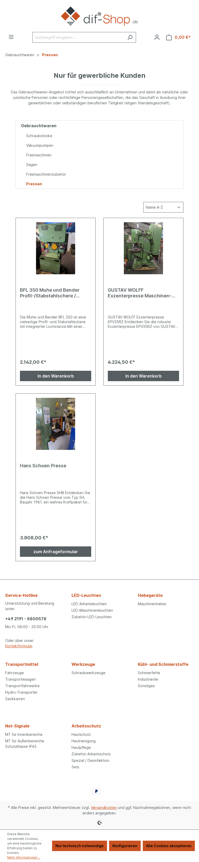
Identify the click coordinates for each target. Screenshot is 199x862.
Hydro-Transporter (21, 692)
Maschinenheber (152, 604)
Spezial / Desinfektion (90, 760)
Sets (75, 767)
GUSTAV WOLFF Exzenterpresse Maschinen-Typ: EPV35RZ (140, 293)
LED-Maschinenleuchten (92, 610)
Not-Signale (17, 726)
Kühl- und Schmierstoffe (163, 664)
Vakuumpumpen (39, 145)
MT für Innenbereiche (23, 734)
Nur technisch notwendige (79, 846)
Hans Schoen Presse (43, 465)
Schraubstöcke (39, 135)
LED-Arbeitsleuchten (89, 604)
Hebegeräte (150, 595)
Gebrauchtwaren (38, 125)
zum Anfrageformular (55, 551)
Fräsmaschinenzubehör (46, 174)
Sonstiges (146, 686)
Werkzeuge (83, 664)
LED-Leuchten (86, 595)
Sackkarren (15, 699)
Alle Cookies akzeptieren (168, 846)
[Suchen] (130, 37)
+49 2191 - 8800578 (25, 618)
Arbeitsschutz (86, 726)
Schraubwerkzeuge (88, 673)
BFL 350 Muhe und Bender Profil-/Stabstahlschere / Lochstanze (50, 293)
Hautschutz (81, 734)
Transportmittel (21, 664)
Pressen (34, 184)
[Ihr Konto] (157, 37)
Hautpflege (81, 747)
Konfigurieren (124, 846)
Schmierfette (149, 673)
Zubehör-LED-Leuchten (92, 617)
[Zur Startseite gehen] (99, 16)
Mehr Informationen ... (23, 857)
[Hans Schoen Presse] (55, 424)
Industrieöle (148, 679)
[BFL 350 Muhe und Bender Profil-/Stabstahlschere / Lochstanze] (55, 248)
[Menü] (11, 37)
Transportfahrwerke (22, 686)
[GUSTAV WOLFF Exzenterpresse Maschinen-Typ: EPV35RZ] (143, 248)
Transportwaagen (20, 679)
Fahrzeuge (14, 673)
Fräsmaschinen (39, 155)
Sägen (31, 164)
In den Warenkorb (56, 376)
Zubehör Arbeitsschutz (91, 754)
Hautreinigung (84, 741)
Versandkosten (104, 807)
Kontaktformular (18, 646)
